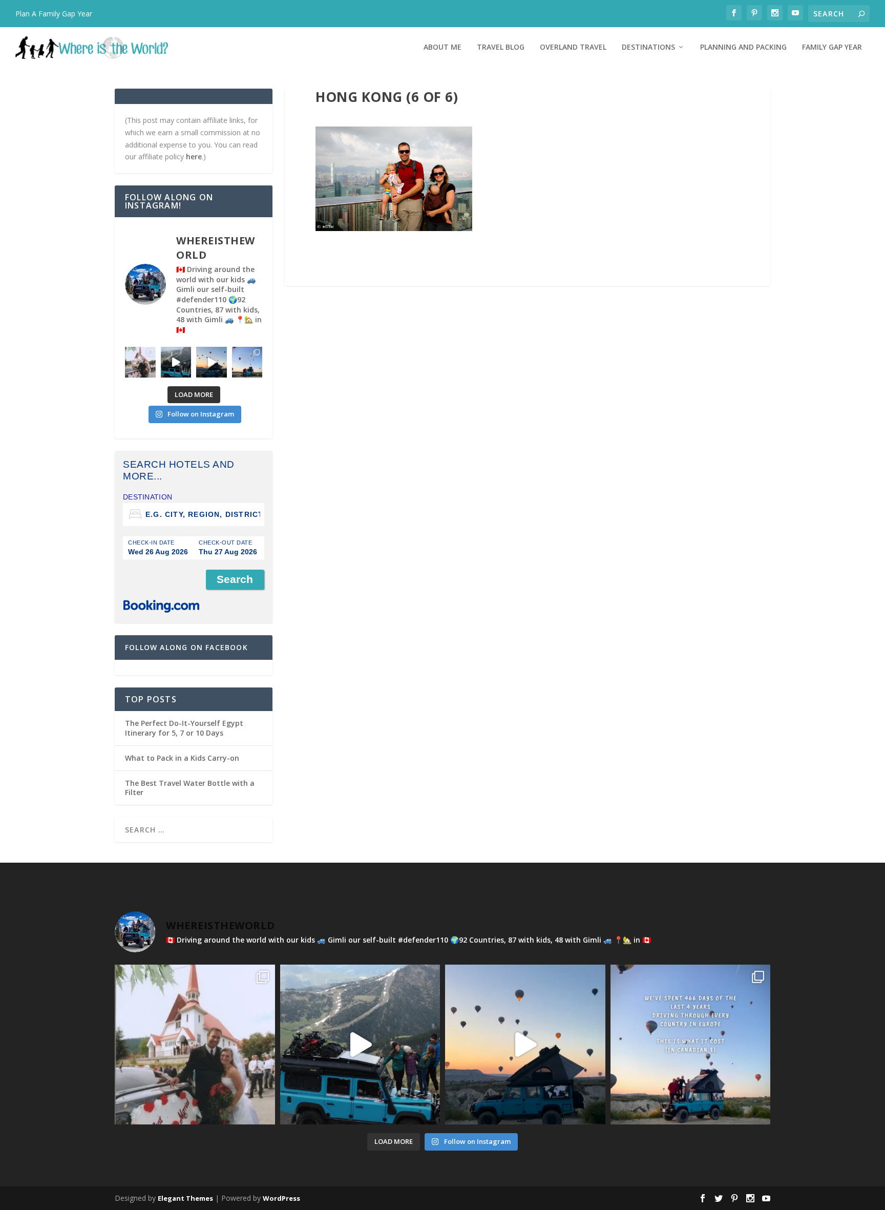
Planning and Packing (743, 47)
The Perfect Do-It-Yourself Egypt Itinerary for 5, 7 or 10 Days (184, 727)
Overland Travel (573, 47)
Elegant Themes (185, 1198)
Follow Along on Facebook (186, 647)
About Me (442, 47)
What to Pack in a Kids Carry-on (182, 758)
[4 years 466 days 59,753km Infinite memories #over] (211, 362)
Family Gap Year (832, 47)
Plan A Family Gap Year (53, 13)
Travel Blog (500, 47)
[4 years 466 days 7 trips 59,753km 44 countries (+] (247, 362)
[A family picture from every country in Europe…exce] (176, 362)
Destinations (648, 47)
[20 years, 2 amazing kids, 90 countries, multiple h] (140, 362)
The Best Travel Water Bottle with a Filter (190, 787)
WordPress (281, 1198)
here (194, 156)
